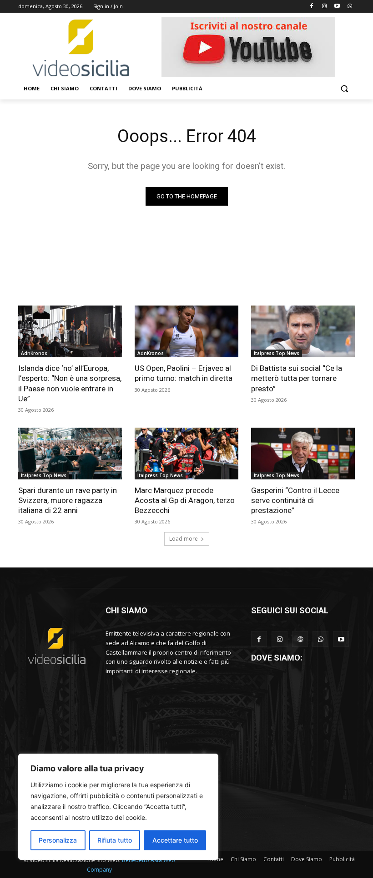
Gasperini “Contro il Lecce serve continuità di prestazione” (295, 500)
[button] (344, 88)
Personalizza (58, 840)
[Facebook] (312, 6)
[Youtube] (337, 6)
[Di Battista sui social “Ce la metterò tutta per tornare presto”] (303, 331)
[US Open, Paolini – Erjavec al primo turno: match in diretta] (186, 331)
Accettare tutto (175, 840)
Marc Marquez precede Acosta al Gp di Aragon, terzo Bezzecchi (185, 500)
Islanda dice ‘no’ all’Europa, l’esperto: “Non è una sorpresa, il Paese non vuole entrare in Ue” (69, 383)
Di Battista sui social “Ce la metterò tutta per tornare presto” (296, 378)
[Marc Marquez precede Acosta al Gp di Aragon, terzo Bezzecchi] (186, 453)
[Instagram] (324, 6)
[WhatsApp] (320, 639)
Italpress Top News (276, 353)
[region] (118, 807)
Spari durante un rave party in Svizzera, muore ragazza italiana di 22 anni (67, 500)
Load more (183, 539)
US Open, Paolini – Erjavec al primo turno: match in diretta (183, 373)
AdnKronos (34, 353)
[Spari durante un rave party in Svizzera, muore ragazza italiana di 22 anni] (70, 453)
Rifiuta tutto (114, 840)
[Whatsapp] (349, 6)
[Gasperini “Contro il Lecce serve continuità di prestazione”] (303, 453)
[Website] (300, 639)
